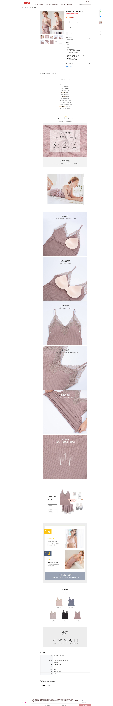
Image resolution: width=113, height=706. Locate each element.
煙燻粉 (81, 22)
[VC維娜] (27, 3)
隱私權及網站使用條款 (48, 705)
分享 (68, 66)
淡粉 (67, 22)
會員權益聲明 (64, 705)
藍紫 (71, 22)
